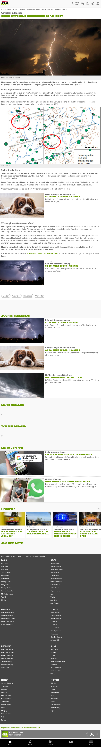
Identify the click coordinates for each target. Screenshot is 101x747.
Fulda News (54, 588)
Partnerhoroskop (7, 665)
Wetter (87, 3)
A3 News (53, 622)
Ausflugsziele (6, 695)
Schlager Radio (6, 582)
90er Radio (5, 569)
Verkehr (54, 609)
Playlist (77, 3)
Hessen (7, 509)
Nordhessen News (7, 612)
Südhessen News (7, 625)
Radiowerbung (55, 705)
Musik (30, 745)
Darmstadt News (56, 579)
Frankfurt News (55, 566)
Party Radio (5, 585)
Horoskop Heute (7, 649)
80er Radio (5, 566)
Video (71, 745)
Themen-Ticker (55, 671)
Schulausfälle (54, 640)
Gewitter (16, 296)
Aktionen (53, 652)
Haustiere (27, 296)
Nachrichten (5, 9)
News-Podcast (55, 668)
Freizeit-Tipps (6, 698)
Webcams (53, 658)
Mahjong (4, 711)
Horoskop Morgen (7, 652)
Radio (4, 560)
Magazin (14, 9)
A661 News (54, 628)
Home (10, 745)
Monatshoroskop (7, 658)
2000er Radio (6, 572)
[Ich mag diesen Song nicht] (97, 734)
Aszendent (5, 668)
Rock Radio (5, 575)
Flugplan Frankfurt (56, 637)
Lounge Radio (6, 588)
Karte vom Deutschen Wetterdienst (43, 253)
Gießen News (55, 585)
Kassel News (54, 575)
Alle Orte (53, 600)
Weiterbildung (55, 708)
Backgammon (6, 714)
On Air (53, 646)
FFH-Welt (54, 680)
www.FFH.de (16, 556)
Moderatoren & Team (57, 662)
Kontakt (53, 689)
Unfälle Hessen (55, 619)
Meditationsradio (7, 594)
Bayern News (55, 591)
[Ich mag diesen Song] (87, 734)
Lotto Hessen (6, 705)
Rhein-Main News (7, 622)
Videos (52, 655)
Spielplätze (5, 686)
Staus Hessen (55, 612)
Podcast (50, 745)
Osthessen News (7, 615)
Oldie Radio (5, 579)
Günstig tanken (55, 631)
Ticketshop (5, 702)
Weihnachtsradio (7, 591)
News (53, 560)
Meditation (5, 692)
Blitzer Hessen (55, 615)
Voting (52, 674)
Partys (3, 720)
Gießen (6, 296)
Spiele (3, 708)
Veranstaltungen (7, 683)
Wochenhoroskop (7, 655)
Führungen (54, 698)
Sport (52, 594)
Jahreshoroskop (6, 662)
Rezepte (4, 689)
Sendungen (54, 649)
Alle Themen (54, 603)
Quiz (2, 717)
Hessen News (55, 563)
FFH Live (4, 563)
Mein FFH (98, 3)
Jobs (52, 695)
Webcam (93, 3)
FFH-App (53, 683)
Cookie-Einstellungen (32, 728)
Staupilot (82, 3)
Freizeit (4, 680)
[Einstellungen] (16, 509)
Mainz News (54, 572)
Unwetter (39, 296)
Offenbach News (56, 582)
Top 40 (3, 597)
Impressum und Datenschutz (12, 728)
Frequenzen (54, 692)
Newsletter (54, 686)
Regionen (5, 609)
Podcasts (53, 665)
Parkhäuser (54, 634)
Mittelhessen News (8, 619)
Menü (91, 745)
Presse (52, 702)
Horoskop (6, 646)
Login (52, 711)
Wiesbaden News (56, 569)
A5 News (53, 625)
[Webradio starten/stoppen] (92, 734)
